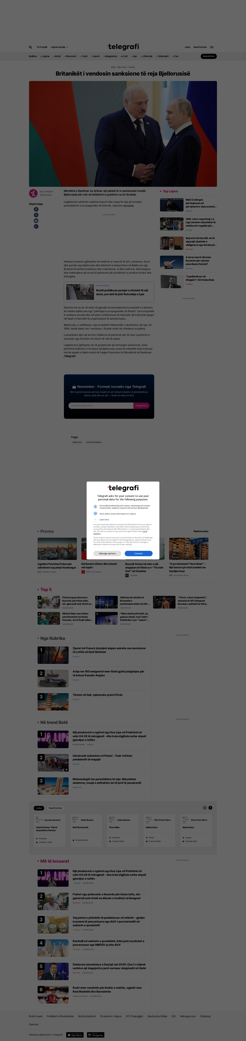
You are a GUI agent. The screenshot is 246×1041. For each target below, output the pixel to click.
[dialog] (123, 520)
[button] (123, 520)
